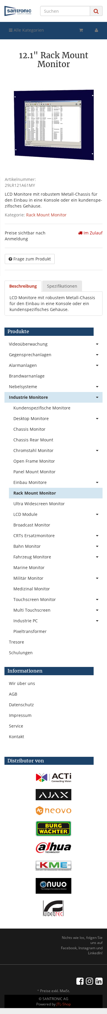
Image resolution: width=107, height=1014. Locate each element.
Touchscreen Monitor (34, 599)
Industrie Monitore (28, 397)
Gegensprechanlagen (30, 354)
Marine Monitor (29, 567)
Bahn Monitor (27, 546)
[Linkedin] (99, 981)
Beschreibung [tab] (23, 286)
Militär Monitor (28, 578)
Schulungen (21, 652)
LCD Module (25, 514)
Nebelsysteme (23, 386)
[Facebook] (80, 981)
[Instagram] (89, 981)
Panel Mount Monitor (34, 471)
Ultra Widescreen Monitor (39, 503)
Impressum (20, 715)
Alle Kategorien (28, 30)
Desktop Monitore (31, 418)
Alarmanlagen (23, 365)
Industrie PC (25, 620)
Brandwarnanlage (27, 376)
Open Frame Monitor (34, 461)
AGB (13, 694)
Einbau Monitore (30, 482)
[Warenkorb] (81, 30)
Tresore (16, 642)
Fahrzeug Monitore (32, 557)
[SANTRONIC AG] (17, 11)
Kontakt (16, 736)
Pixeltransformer (30, 631)
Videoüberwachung (28, 344)
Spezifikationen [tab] (62, 286)
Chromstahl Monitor (33, 450)
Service (16, 726)
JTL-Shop (63, 1004)
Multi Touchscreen (32, 610)
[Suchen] (96, 11)
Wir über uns (22, 683)
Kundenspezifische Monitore (41, 408)
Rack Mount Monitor (46, 215)
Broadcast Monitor (31, 525)
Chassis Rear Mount (33, 440)
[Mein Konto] (96, 30)
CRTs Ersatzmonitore (34, 535)
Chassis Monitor (29, 429)
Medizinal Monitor (31, 589)
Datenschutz (21, 704)
